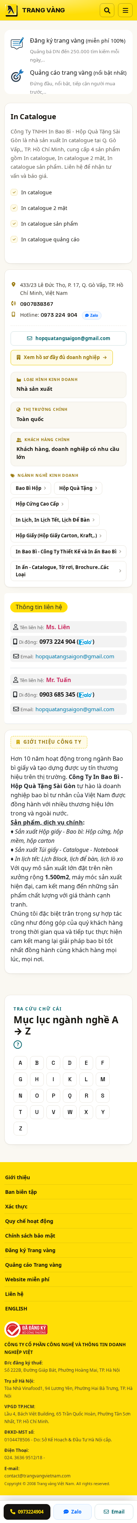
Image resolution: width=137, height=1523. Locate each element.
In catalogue (36, 192)
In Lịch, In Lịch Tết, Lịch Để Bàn (53, 520)
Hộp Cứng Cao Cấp (37, 503)
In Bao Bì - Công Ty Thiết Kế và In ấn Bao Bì (66, 551)
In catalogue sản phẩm (49, 223)
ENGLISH (16, 1308)
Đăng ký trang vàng (77, 40)
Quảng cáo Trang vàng (33, 1264)
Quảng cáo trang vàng (78, 73)
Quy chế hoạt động (29, 1221)
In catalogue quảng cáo (50, 239)
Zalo (94, 315)
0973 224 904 (59, 315)
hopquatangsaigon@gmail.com (74, 656)
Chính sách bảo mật (30, 1235)
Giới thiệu (17, 1177)
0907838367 (36, 304)
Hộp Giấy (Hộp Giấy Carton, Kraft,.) (56, 535)
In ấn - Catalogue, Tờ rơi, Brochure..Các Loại (62, 571)
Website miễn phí (27, 1279)
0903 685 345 (57, 694)
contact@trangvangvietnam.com (37, 1476)
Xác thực (16, 1206)
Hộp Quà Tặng (75, 488)
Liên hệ (14, 1293)
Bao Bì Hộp (28, 488)
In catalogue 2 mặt (44, 208)
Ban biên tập (21, 1191)
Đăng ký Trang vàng (30, 1250)
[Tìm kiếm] (107, 10)
